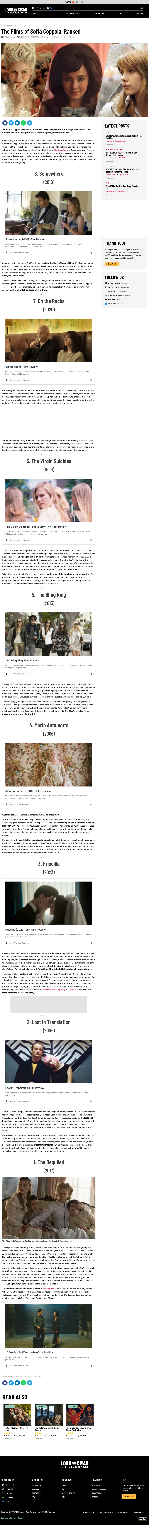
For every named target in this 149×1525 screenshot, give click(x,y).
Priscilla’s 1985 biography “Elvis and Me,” (60, 989)
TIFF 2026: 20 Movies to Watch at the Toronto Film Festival (121, 153)
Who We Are (37, 1486)
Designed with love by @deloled (12, 1518)
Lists (3, 25)
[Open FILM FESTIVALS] (80, 13)
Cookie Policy (140, 1512)
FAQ (33, 1497)
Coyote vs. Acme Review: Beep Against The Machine (79, 1429)
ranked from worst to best (18, 1377)
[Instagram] (37, 8)
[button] (142, 8)
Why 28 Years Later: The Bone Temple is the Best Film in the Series (122, 170)
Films (64, 1486)
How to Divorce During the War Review (16, 1429)
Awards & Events (99, 1489)
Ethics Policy (88, 1512)
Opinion (95, 1497)
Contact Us (36, 1493)
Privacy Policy (123, 1512)
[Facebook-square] (33, 8)
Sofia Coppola (36, 1377)
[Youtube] (48, 8)
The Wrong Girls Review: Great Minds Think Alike (47, 1429)
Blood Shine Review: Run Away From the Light (122, 187)
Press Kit (36, 1489)
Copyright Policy (106, 1512)
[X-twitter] (40, 8)
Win (63, 1497)
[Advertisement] (48, 422)
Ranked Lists (11, 25)
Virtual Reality (68, 1493)
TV (63, 1489)
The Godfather (60, 150)
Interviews (96, 1486)
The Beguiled (48, 1288)
